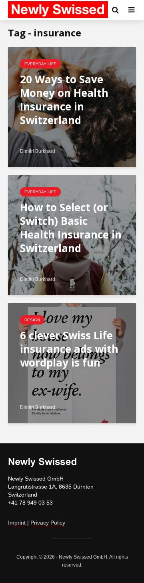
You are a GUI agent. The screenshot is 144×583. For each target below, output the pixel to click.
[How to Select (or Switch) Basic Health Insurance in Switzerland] (72, 234)
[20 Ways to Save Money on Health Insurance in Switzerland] (72, 106)
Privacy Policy (47, 522)
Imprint (17, 522)
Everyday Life (40, 64)
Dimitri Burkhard (37, 151)
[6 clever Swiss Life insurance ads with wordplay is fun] (72, 362)
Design (32, 320)
